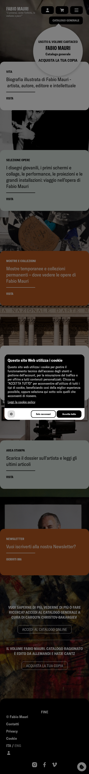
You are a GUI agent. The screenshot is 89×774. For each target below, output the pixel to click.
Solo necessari (43, 414)
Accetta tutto (69, 414)
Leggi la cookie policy (21, 402)
